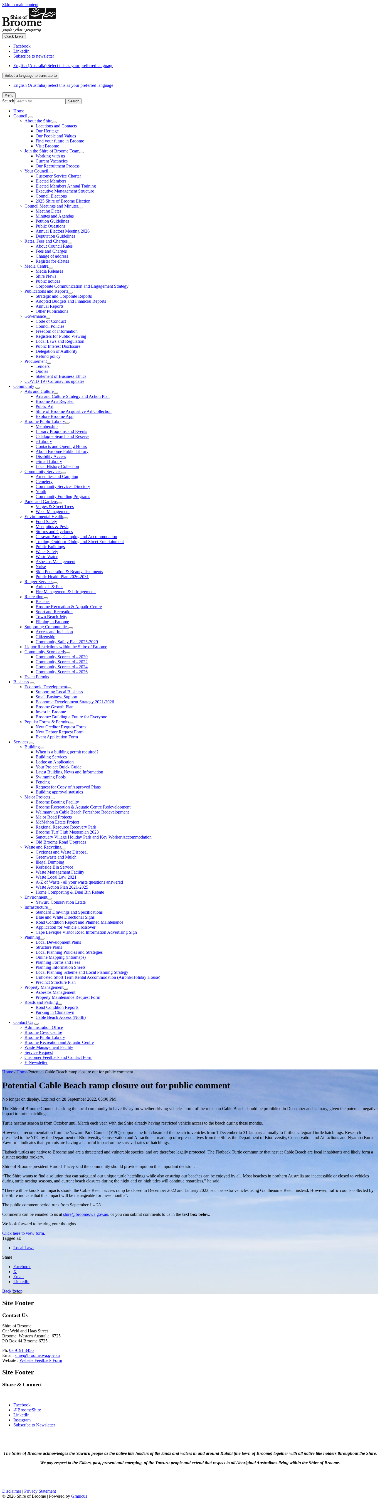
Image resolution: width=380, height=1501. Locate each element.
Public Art (44, 406)
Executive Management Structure (65, 191)
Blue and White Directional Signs (65, 917)
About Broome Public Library (62, 451)
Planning (32, 937)
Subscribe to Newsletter (34, 1425)
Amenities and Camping (57, 476)
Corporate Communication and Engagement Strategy (82, 286)
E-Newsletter (36, 1062)
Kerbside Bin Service (54, 867)
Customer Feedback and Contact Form (58, 1057)
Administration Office (43, 1027)
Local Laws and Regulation (60, 341)
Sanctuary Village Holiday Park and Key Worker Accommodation (94, 837)
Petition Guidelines (52, 221)
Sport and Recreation (54, 611)
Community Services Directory (63, 486)
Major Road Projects (54, 817)
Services (20, 742)
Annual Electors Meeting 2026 (63, 231)
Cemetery (44, 481)
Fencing (43, 782)
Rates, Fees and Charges (46, 241)
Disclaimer (11, 1491)
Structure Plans (49, 947)
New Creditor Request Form (61, 726)
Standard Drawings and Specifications (69, 912)
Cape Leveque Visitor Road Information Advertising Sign (86, 932)
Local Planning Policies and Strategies (69, 952)
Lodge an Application (55, 762)
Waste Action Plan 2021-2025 (62, 887)
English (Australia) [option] (63, 85)
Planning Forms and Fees (58, 962)
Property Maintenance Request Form (68, 997)
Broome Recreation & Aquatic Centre (69, 606)
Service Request (38, 1052)
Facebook (22, 1405)
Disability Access (51, 456)
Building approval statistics (59, 792)
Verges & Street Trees (55, 506)
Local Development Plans (58, 942)
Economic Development (45, 686)
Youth (41, 491)
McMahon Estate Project (57, 822)
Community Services (42, 471)
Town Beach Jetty (51, 616)
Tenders (43, 366)
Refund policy (48, 356)
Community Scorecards (45, 651)
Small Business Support (56, 696)
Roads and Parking (41, 1002)
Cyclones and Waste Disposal (62, 852)
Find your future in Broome (60, 141)
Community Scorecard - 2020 (62, 656)
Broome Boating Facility (57, 802)
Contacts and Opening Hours (61, 446)
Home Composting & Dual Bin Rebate (70, 892)
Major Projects (37, 797)
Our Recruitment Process (58, 166)
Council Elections (51, 196)
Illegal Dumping (50, 862)
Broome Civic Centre (43, 1032)
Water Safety (47, 551)
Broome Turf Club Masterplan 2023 (67, 832)
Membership (47, 426)
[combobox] (30, 75)
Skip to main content (20, 4)
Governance (35, 316)
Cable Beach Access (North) (61, 1017)
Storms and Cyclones (54, 531)
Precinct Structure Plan (56, 982)
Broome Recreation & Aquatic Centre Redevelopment (83, 807)
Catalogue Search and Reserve (62, 436)
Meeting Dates (48, 211)
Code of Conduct (51, 321)
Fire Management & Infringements (66, 591)
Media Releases (49, 271)
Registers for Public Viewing (61, 336)
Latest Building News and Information (69, 772)
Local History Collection (57, 466)
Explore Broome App (54, 416)
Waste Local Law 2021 (56, 877)
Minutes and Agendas (55, 216)
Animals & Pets (49, 586)
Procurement (35, 361)
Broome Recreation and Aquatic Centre (59, 1042)
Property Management (43, 987)
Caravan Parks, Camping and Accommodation (76, 536)
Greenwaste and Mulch (56, 857)
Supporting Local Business (59, 691)
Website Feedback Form (40, 1360)
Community (23, 386)
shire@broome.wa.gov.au (85, 1214)
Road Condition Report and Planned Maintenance (79, 922)
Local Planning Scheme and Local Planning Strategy (82, 972)
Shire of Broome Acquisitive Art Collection (74, 411)
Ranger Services (38, 581)
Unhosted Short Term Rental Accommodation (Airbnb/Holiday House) (98, 977)
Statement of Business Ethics (61, 376)
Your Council (36, 171)
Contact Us (23, 1022)
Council (20, 116)
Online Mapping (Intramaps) (61, 957)
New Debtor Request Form (59, 731)
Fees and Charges (51, 251)
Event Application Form (57, 737)
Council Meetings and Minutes (51, 206)
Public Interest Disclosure (58, 346)
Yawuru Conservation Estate (61, 902)
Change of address (52, 256)
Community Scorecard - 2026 (62, 671)
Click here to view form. (23, 1233)
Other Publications (52, 311)
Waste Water (47, 556)
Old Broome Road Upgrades (61, 842)
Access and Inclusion (54, 631)
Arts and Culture (39, 391)
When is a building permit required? (67, 752)
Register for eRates (52, 261)
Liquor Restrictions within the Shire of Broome (65, 646)
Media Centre (36, 266)
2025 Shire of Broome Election (63, 201)
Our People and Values (56, 136)
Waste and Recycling (42, 847)
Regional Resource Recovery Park (66, 827)
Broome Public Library (44, 421)
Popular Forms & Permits (46, 721)
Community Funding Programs (63, 496)
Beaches (43, 601)
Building (32, 747)
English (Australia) (63, 65)
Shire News (46, 276)
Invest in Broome (51, 711)
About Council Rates (54, 246)
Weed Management (53, 511)
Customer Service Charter (58, 176)
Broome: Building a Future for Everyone (71, 716)
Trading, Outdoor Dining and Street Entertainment (80, 541)
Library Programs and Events (61, 431)
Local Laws (23, 1247)
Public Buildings (50, 546)
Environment (35, 897)
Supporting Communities (46, 626)
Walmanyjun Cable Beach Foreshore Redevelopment (82, 812)
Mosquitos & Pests (52, 526)
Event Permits (36, 676)
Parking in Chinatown (55, 1012)
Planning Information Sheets (60, 967)
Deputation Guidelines (55, 236)
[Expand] (30, 117)
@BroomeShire (27, 1410)
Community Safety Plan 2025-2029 (67, 641)
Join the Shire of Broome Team (51, 151)
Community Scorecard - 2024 (62, 666)
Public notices (48, 281)
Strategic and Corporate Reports (64, 296)
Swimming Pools (51, 777)
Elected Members (51, 181)
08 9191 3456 (21, 1350)
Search (8, 100)
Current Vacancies (52, 161)
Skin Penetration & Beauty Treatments (69, 571)
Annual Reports (49, 306)
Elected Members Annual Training (66, 186)
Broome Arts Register (55, 401)
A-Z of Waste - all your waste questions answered (79, 882)
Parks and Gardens (41, 501)
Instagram (22, 1420)
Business (21, 681)
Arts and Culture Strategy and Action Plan (73, 396)
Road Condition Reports (57, 1007)
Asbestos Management (55, 561)
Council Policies (50, 326)
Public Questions (50, 226)
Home (7, 1071)
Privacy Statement (40, 1491)
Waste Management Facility (60, 872)
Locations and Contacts (56, 126)
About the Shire (38, 121)
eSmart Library (49, 461)
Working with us (50, 156)
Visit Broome (47, 146)
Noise (41, 566)
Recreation (33, 596)
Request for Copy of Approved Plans (68, 787)
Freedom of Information (57, 331)
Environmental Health (43, 516)
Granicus (79, 1496)
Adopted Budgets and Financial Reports (71, 301)
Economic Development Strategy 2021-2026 (75, 701)
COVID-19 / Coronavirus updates (54, 381)
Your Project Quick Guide (59, 767)
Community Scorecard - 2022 (62, 661)
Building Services (51, 757)
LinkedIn (21, 1415)
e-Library (44, 441)
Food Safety (46, 521)
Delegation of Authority (56, 351)
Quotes (42, 371)
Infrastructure (36, 907)
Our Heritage (47, 131)
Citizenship (45, 636)
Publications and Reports (46, 291)
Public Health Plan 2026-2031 (62, 576)
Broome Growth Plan (54, 706)
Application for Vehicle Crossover (65, 927)
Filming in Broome (52, 621)
